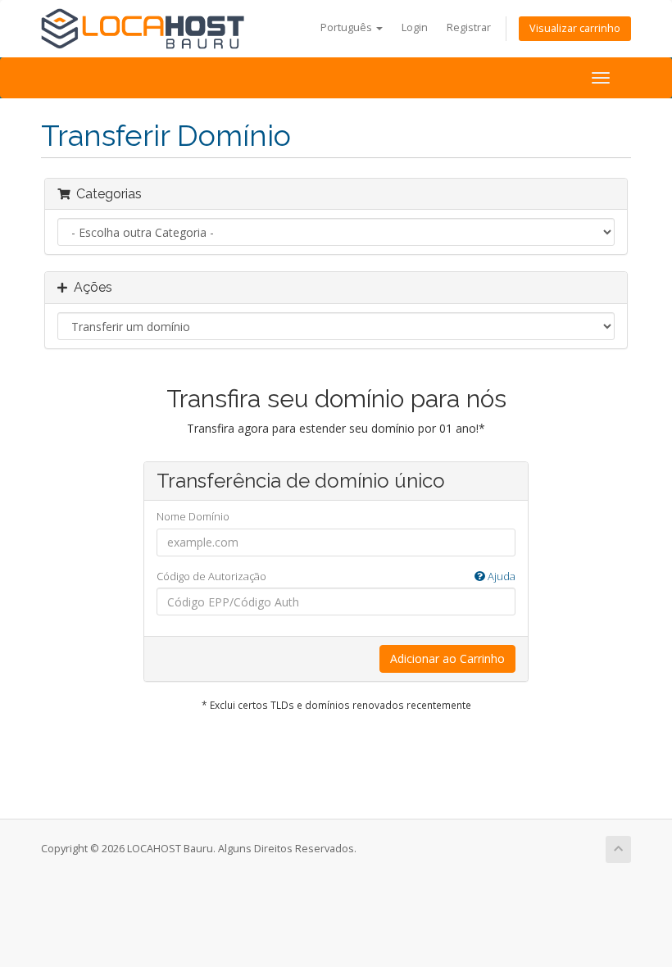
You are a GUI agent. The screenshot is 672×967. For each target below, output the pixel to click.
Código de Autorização (336, 576)
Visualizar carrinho (574, 28)
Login (415, 27)
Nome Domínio (193, 516)
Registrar (469, 27)
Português (347, 27)
